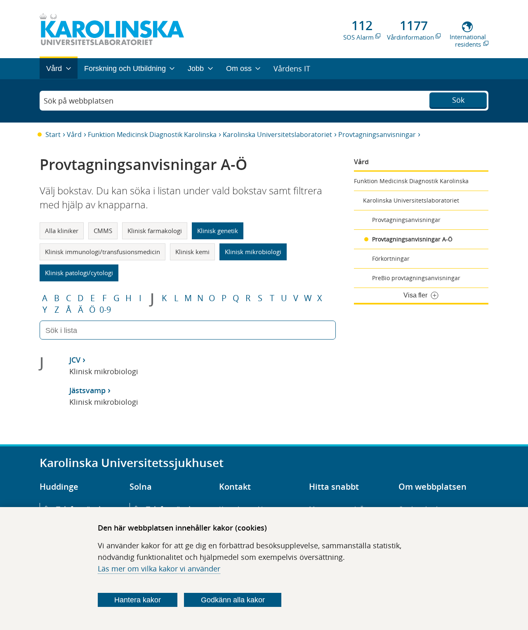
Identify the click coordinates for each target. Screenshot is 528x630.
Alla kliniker (61, 231)
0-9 (105, 310)
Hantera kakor (137, 600)
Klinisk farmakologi (154, 231)
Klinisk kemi (192, 252)
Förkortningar (391, 258)
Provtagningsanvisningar (377, 134)
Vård (74, 134)
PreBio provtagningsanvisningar (416, 278)
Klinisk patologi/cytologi (79, 273)
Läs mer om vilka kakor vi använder (159, 568)
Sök (458, 100)
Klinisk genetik (217, 231)
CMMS (103, 231)
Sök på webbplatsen (78, 101)
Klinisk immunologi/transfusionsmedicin (102, 252)
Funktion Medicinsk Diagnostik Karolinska (152, 134)
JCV (74, 360)
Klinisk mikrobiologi (253, 252)
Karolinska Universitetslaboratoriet (277, 134)
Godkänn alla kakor (233, 600)
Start (53, 134)
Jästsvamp (87, 390)
